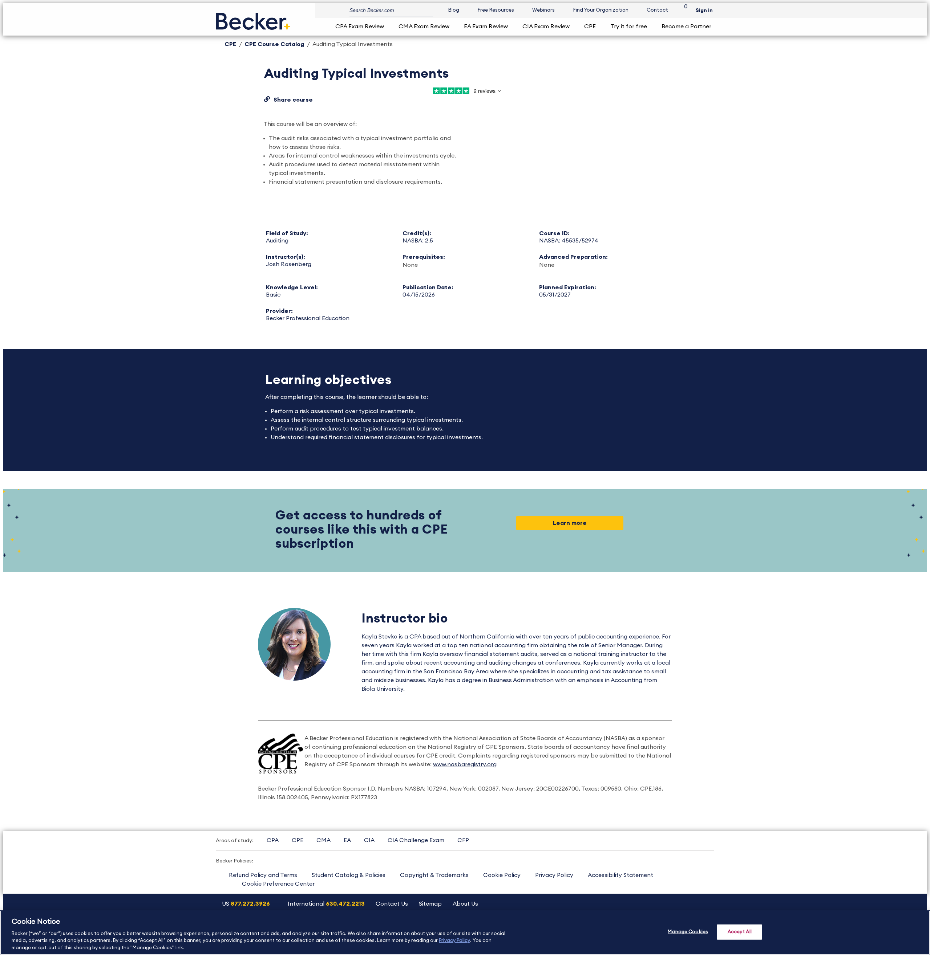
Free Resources (495, 10)
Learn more (570, 523)
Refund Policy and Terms (263, 875)
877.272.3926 (250, 904)
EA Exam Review (486, 26)
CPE (590, 26)
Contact (657, 10)
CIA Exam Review (546, 26)
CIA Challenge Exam (416, 840)
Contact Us (392, 904)
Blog (453, 10)
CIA (369, 840)
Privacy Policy (554, 875)
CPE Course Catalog (274, 44)
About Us (465, 904)
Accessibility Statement (620, 875)
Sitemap (430, 904)
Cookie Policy (502, 875)
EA (347, 840)
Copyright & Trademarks (434, 875)
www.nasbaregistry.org (465, 764)
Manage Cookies (688, 932)
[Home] (253, 18)
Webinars (543, 10)
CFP (463, 840)
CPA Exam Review (359, 26)
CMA (323, 840)
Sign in (704, 10)
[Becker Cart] (683, 10)
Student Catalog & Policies (348, 875)
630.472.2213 (345, 904)
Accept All (740, 932)
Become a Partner (686, 26)
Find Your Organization (600, 10)
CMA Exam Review (424, 26)
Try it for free (628, 26)
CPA (273, 840)
